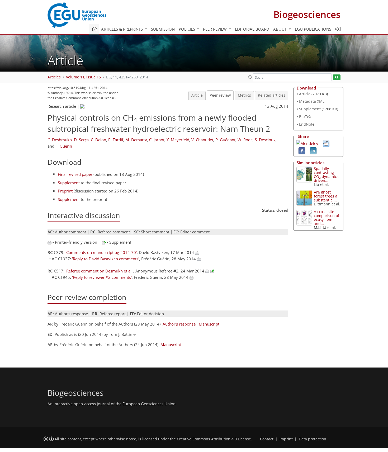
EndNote (306, 124)
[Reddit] (326, 143)
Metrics (244, 95)
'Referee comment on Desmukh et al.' (99, 271)
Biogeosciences (306, 14)
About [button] (280, 29)
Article (197, 95)
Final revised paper (75, 174)
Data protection (312, 439)
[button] (250, 77)
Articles (54, 77)
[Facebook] (301, 150)
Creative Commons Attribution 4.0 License (214, 439)
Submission (163, 29)
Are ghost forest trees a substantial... (325, 196)
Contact (266, 439)
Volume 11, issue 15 (83, 77)
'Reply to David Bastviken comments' (105, 258)
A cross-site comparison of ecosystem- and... (326, 217)
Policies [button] (187, 29)
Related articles (271, 95)
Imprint (286, 439)
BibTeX (305, 116)
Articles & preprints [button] (122, 29)
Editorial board (252, 29)
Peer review (220, 95)
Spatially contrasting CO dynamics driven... (326, 174)
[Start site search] (336, 77)
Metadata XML (311, 101)
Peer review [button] (215, 29)
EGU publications (313, 29)
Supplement (69, 182)
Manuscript (209, 324)
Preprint (65, 191)
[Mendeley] (307, 142)
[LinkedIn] (313, 150)
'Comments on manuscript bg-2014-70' (101, 252)
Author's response (179, 324)
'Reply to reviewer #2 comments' (102, 277)
